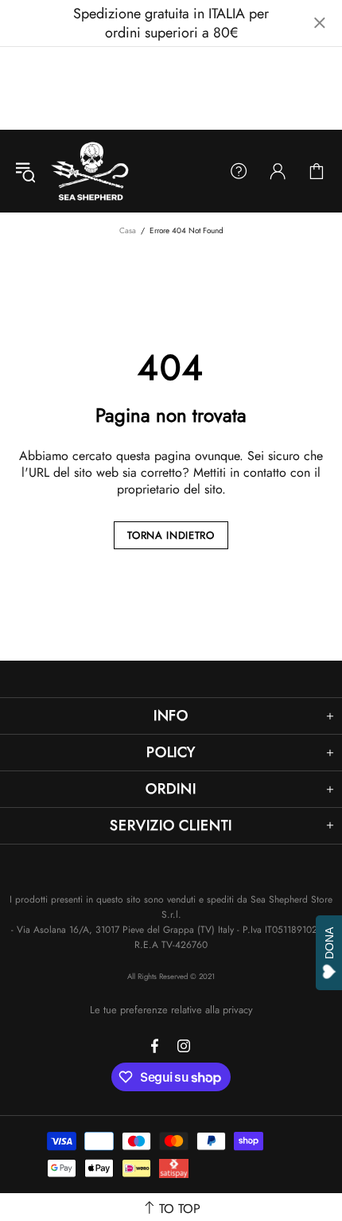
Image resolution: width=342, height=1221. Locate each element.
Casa (127, 230)
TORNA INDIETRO (170, 535)
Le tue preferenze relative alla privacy (171, 1009)
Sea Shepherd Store (91, 171)
